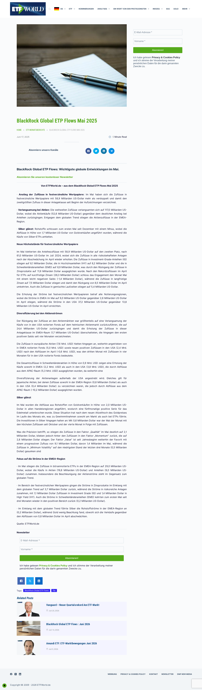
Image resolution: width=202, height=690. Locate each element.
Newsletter (167, 674)
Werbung (112, 674)
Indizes (156, 9)
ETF (70, 9)
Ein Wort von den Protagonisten (129, 9)
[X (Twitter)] (15, 674)
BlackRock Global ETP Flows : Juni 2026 (68, 624)
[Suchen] (50, 9)
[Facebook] (11, 674)
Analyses (102, 9)
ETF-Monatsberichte (35, 130)
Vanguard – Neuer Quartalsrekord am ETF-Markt (72, 604)
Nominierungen (86, 9)
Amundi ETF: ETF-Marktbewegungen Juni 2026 (71, 643)
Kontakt (153, 674)
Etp (54, 590)
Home (19, 130)
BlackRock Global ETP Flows (37, 590)
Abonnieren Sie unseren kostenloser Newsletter (45, 176)
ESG (168, 9)
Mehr (184, 9)
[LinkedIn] (20, 674)
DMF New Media (184, 674)
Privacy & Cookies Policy (133, 674)
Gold (175, 9)
